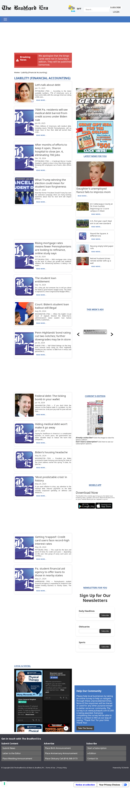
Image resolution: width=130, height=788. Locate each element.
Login (116, 12)
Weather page (74, 9)
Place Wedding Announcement (17, 758)
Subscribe (115, 7)
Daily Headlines (87, 611)
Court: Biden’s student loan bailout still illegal (52, 306)
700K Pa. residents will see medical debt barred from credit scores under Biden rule (51, 115)
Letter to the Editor (12, 753)
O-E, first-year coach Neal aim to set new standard (101, 222)
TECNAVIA (125, 768)
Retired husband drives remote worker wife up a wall (100, 260)
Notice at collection (85, 784)
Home (17, 72)
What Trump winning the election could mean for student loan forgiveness (50, 183)
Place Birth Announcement (58, 748)
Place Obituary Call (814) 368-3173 (61, 758)
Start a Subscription (97, 748)
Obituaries (84, 627)
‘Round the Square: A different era (99, 234)
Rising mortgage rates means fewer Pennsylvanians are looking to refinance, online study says (53, 248)
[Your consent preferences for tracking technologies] (4, 783)
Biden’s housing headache (51, 452)
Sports (82, 642)
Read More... (41, 100)
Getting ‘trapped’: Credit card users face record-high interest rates (52, 540)
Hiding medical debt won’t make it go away (51, 425)
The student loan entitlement (45, 279)
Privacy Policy (62, 768)
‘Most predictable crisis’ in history (51, 478)
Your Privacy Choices (109, 784)
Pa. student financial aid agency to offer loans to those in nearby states (50, 572)
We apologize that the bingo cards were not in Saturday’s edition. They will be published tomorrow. (55, 60)
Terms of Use (50, 768)
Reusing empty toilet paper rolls (101, 247)
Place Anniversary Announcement (61, 753)
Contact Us (92, 758)
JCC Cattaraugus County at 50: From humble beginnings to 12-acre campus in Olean (101, 207)
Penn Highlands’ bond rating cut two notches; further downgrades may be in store (53, 336)
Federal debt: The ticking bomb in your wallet (50, 397)
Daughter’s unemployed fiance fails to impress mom (93, 190)
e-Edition (91, 753)
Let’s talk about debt (47, 85)
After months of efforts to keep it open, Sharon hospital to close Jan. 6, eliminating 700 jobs (51, 150)
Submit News (9, 748)
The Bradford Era (20, 768)
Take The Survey (85, 728)
